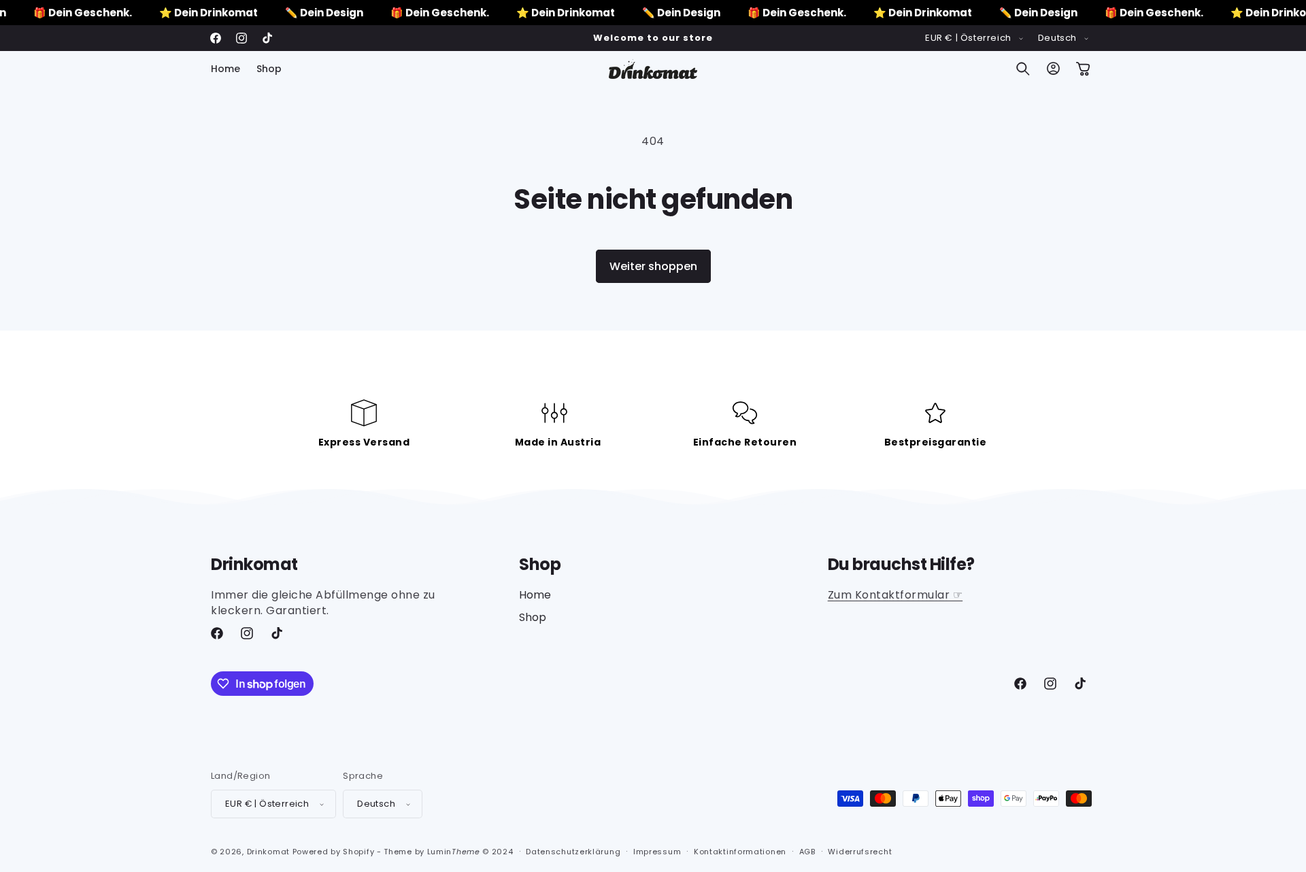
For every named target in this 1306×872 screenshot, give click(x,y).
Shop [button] (539, 565)
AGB (807, 851)
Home (535, 595)
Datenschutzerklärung (573, 851)
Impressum (657, 851)
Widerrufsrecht (860, 851)
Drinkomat (268, 851)
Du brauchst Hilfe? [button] (901, 565)
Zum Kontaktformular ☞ (895, 595)
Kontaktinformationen (740, 851)
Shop (532, 617)
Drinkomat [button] (254, 565)
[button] (1023, 69)
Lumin (453, 851)
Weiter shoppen (653, 266)
